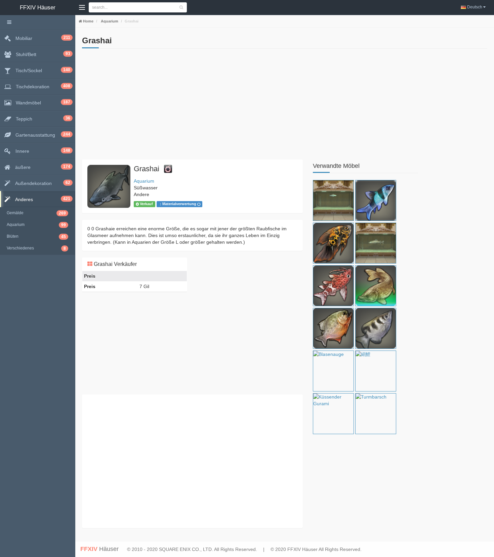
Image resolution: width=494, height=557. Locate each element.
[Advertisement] (192, 106)
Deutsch (474, 7)
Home (87, 21)
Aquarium (109, 21)
